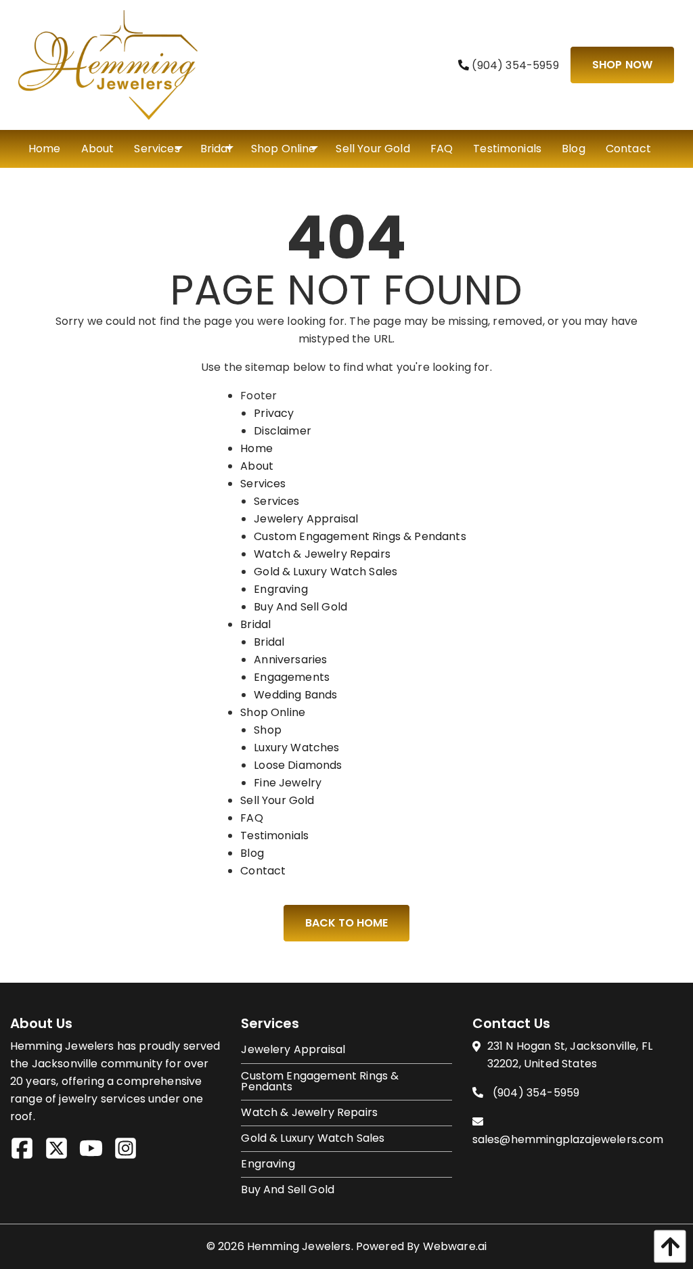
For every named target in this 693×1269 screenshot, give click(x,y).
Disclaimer (282, 431)
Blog (252, 853)
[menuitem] (44, 149)
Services (263, 483)
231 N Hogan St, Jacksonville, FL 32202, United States (569, 1054)
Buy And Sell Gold (300, 607)
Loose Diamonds (298, 765)
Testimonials (274, 835)
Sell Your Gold (277, 800)
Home (256, 448)
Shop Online (272, 712)
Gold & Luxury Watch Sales (325, 571)
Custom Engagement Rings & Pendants (360, 536)
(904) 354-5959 (513, 65)
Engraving (280, 589)
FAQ (251, 818)
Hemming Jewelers (299, 1246)
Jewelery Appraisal (306, 519)
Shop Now (622, 64)
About (256, 466)
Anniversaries (290, 659)
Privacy (274, 413)
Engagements (292, 677)
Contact (263, 870)
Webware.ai (455, 1246)
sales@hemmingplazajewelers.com (568, 1139)
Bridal (255, 624)
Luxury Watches (296, 747)
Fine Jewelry (287, 783)
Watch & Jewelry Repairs (322, 554)
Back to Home (346, 923)
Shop (268, 730)
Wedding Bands (295, 695)
